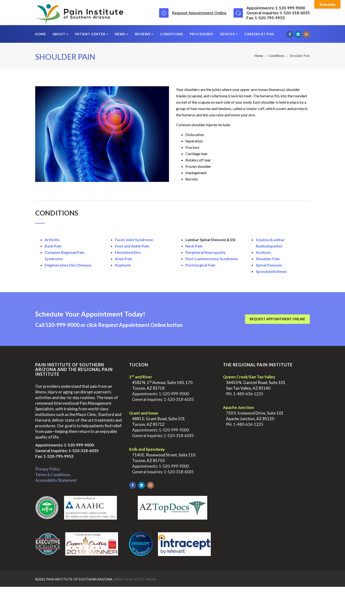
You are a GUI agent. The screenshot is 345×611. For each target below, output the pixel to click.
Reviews (143, 34)
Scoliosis (263, 252)
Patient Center (90, 34)
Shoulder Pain (268, 258)
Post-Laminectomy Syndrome (211, 258)
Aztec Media (145, 579)
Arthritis (52, 239)
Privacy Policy (47, 468)
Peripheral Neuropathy (205, 252)
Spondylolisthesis (271, 271)
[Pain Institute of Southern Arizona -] (80, 12)
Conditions (171, 34)
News (120, 34)
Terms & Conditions (52, 474)
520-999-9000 (62, 325)
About (59, 34)
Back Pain (53, 246)
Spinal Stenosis (269, 265)
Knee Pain (123, 258)
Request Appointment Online (199, 12)
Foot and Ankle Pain (132, 246)
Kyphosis (123, 265)
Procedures (201, 34)
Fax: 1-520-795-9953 (54, 456)
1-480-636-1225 (248, 393)
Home (40, 34)
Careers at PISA (259, 34)
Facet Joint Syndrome (134, 239)
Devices (228, 34)
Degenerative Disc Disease (68, 265)
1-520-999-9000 (79, 445)
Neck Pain (194, 246)
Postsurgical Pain (200, 265)
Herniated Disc (128, 252)
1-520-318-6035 (84, 450)
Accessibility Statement (56, 480)
